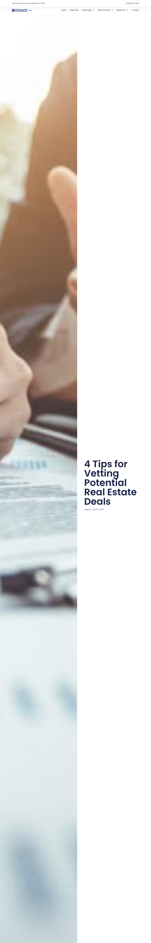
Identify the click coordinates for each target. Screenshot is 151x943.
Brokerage (86, 10)
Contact (135, 10)
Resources (120, 10)
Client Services (103, 10)
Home (63, 10)
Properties (74, 10)
